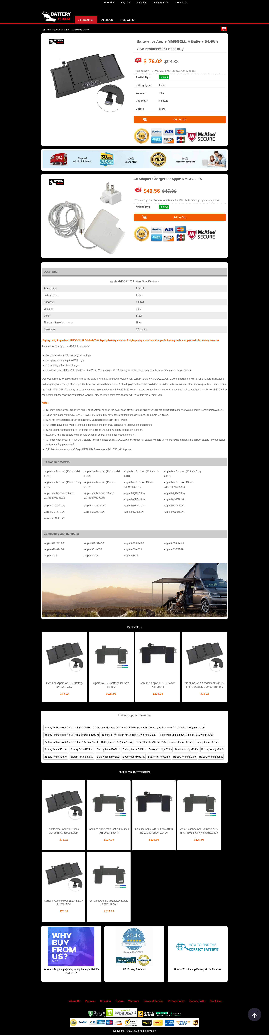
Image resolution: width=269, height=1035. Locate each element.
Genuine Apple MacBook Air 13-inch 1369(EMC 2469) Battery (204, 685)
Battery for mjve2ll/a (134, 756)
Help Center (127, 19)
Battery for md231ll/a (55, 749)
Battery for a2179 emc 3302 (151, 742)
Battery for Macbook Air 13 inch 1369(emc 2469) (120, 727)
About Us (109, 2)
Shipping (142, 2)
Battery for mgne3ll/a (108, 756)
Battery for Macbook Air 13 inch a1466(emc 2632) (71, 735)
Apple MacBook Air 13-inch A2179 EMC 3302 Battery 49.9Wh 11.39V (199, 831)
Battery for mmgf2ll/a (184, 756)
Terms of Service (153, 1001)
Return (120, 1001)
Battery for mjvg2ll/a (159, 756)
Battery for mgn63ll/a (160, 749)
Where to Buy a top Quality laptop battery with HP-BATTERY (71, 971)
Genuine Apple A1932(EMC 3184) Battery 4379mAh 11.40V (154, 831)
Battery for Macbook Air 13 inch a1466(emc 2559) (177, 727)
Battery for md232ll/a (82, 749)
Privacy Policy (176, 1001)
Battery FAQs (197, 1001)
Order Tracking (161, 2)
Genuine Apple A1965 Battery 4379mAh (157, 685)
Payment (125, 2)
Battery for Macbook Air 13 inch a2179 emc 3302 (186, 735)
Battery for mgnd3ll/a (82, 756)
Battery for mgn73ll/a (186, 749)
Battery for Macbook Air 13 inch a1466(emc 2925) (129, 735)
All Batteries (85, 19)
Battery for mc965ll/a (181, 742)
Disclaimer (216, 1001)
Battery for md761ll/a (134, 749)
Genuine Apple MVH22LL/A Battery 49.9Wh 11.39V (108, 902)
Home (48, 30)
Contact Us (181, 2)
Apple (55, 30)
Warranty (133, 1001)
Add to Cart (180, 119)
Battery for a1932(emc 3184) (116, 742)
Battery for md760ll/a (108, 749)
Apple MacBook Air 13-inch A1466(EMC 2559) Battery (64, 831)
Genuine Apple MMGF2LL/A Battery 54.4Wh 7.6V (63, 902)
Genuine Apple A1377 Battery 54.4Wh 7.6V (64, 685)
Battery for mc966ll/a (207, 742)
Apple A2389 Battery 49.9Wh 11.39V (111, 685)
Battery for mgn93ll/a (212, 749)
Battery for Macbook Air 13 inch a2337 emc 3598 (71, 742)
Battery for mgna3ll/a (55, 756)
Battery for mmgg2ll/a (211, 756)
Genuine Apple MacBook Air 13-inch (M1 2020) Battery (109, 831)
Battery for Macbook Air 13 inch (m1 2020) (67, 727)
